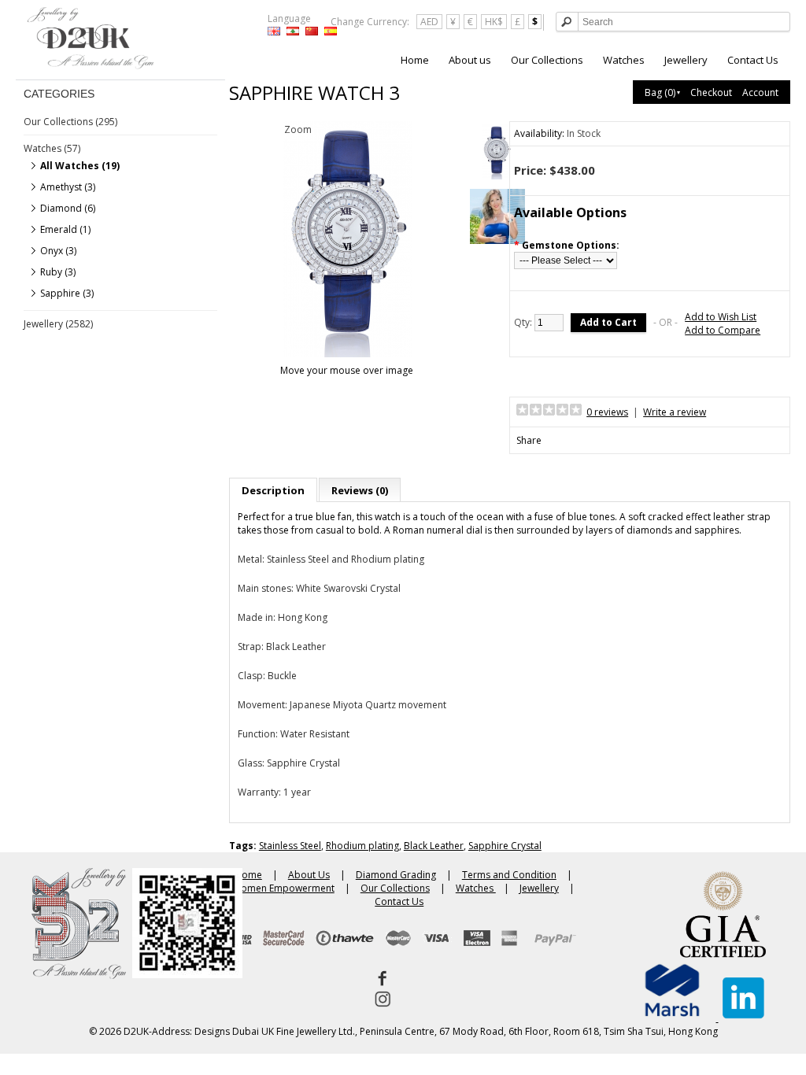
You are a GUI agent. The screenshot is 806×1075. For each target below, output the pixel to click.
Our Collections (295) (70, 121)
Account (760, 92)
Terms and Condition (509, 874)
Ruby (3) (58, 272)
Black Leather (434, 845)
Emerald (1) (65, 229)
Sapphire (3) (67, 293)
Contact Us (752, 60)
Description (273, 490)
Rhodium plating (362, 845)
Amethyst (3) (67, 187)
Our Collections (547, 60)
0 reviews (607, 412)
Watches (624, 60)
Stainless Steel (290, 845)
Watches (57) (52, 148)
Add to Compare (722, 330)
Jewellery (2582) (58, 324)
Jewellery (686, 60)
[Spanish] (330, 31)
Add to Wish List (720, 316)
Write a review (674, 412)
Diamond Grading (396, 874)
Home (415, 60)
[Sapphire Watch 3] (497, 153)
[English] (274, 31)
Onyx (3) (58, 250)
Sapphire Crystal (505, 845)
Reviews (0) (359, 490)
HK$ (494, 21)
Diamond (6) (67, 208)
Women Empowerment (283, 888)
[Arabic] (293, 31)
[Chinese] (311, 31)
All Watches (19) (80, 165)
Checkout (711, 92)
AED (429, 21)
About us (470, 60)
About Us (309, 874)
